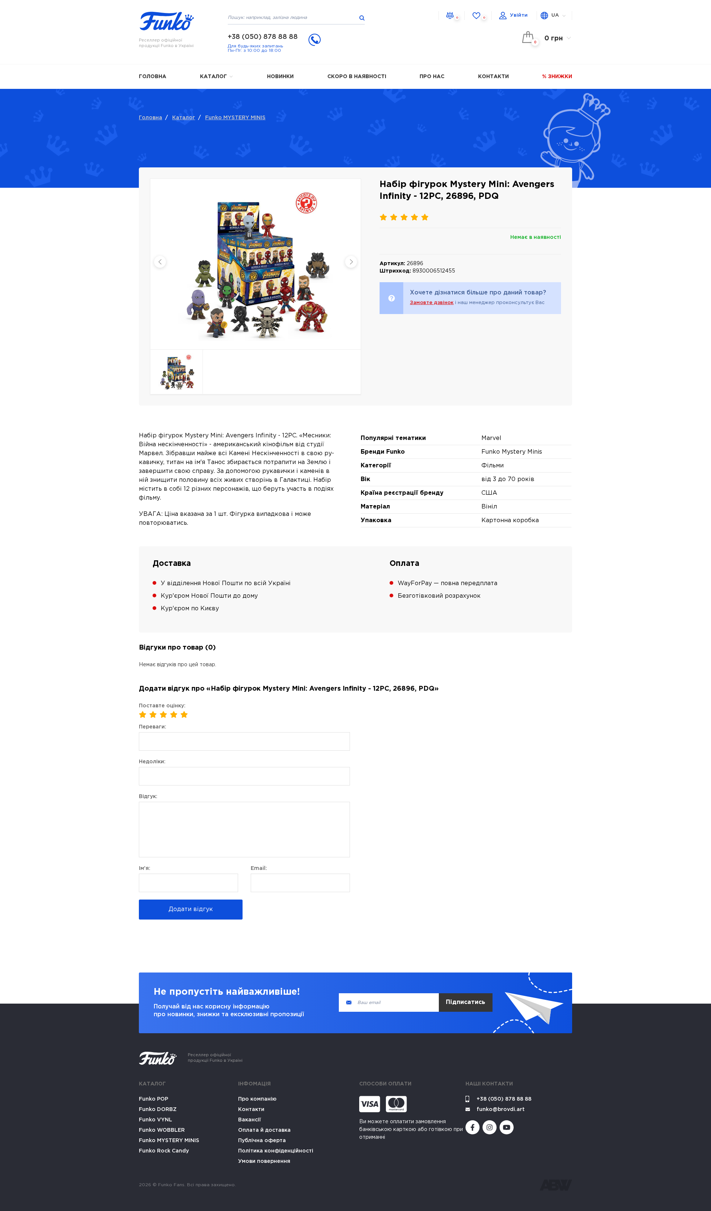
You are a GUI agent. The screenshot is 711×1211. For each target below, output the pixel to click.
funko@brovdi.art (501, 1109)
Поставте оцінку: (162, 706)
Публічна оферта (262, 1140)
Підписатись (465, 1002)
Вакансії (249, 1120)
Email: (259, 868)
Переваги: (152, 727)
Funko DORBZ (158, 1109)
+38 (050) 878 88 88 (263, 37)
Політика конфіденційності (275, 1151)
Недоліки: (152, 762)
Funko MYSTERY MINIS (235, 118)
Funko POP (153, 1099)
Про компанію (257, 1099)
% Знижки (557, 76)
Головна (152, 76)
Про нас (432, 76)
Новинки (280, 76)
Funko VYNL (155, 1120)
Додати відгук (190, 909)
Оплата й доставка (264, 1130)
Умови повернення (264, 1161)
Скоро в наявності (356, 76)
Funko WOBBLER (162, 1130)
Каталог (214, 76)
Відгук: (148, 796)
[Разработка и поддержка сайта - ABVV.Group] (556, 1185)
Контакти (493, 76)
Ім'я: (144, 868)
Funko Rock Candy (164, 1151)
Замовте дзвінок (432, 303)
